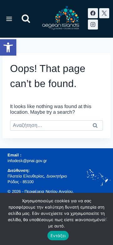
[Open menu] (9, 19)
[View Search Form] (26, 19)
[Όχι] (105, 219)
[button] (8, 47)
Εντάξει (58, 235)
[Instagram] (93, 24)
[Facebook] (93, 13)
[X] (104, 13)
